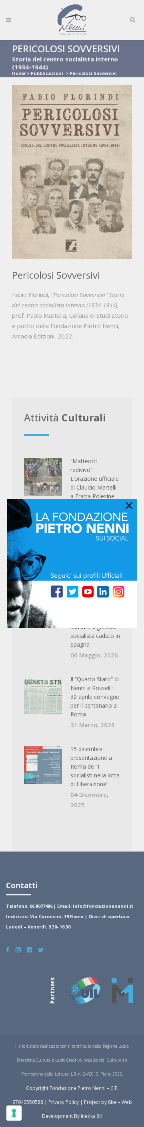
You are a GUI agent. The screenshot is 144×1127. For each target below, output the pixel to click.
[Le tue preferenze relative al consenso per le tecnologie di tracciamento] (14, 1113)
